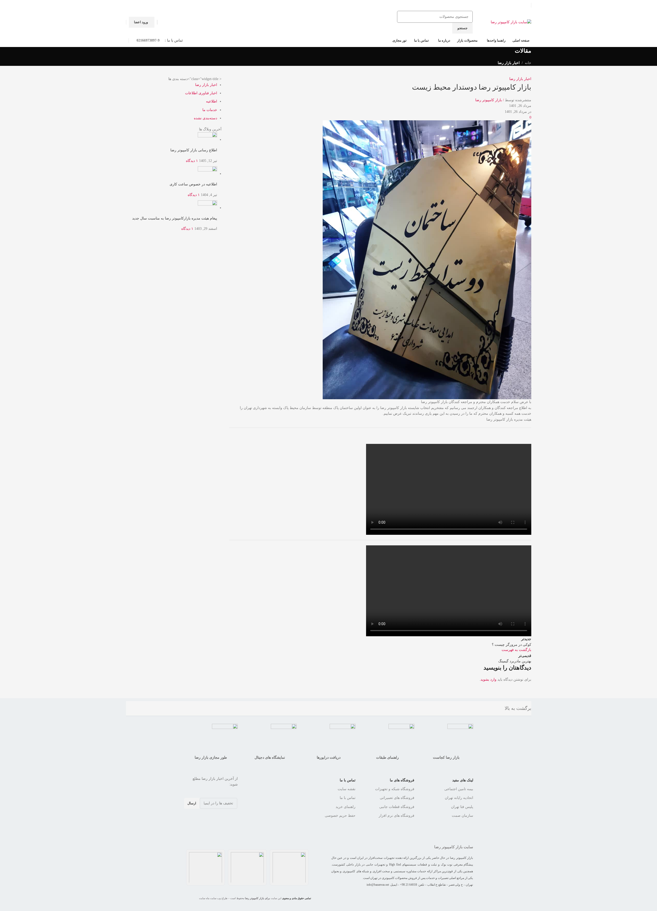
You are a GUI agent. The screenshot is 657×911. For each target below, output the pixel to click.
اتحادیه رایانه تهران (459, 798)
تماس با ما (347, 780)
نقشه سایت (346, 789)
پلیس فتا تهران (462, 807)
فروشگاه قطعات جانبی (396, 807)
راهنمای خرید (345, 807)
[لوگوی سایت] (511, 22)
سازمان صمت (462, 816)
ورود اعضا (141, 22)
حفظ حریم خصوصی (340, 816)
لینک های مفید (462, 780)
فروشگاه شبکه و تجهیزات (394, 789)
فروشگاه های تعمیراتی (397, 798)
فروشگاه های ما (402, 780)
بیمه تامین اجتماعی (458, 789)
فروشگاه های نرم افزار (396, 816)
